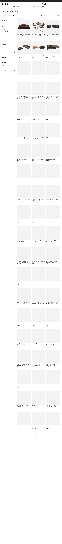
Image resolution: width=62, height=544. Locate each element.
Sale (51, 6)
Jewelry (30, 6)
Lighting (23, 6)
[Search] (13, 15)
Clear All (26, 18)
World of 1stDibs (45, 6)
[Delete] (23, 18)
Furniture (18, 6)
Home (3, 8)
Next (41, 434)
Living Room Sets (13, 8)
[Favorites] (57, 3)
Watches (35, 6)
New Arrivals (12, 6)
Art (26, 6)
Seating (9, 8)
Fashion (39, 6)
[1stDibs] (5, 4)
